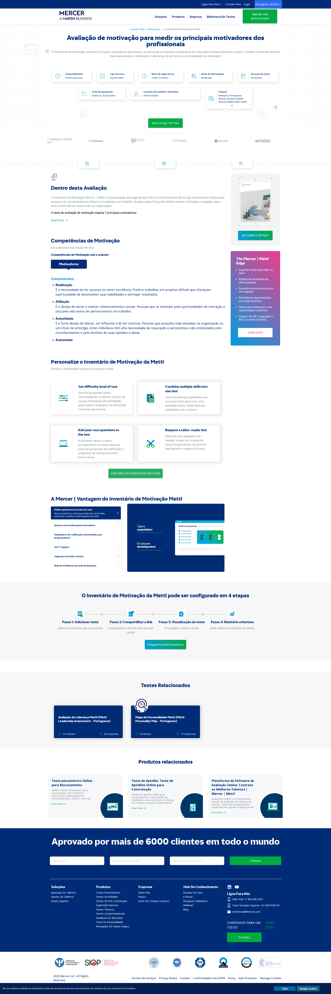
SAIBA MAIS (255, 332)
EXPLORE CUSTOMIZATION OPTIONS (135, 473)
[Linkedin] (229, 887)
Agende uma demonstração (260, 16)
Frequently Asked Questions (165, 644)
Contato (244, 937)
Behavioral (154, 29)
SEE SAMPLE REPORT (255, 235)
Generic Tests (137, 29)
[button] (69, 887)
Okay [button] (285, 988)
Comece (255, 861)
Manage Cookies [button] (308, 988)
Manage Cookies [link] (270, 978)
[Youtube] (236, 887)
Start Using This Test (165, 123)
